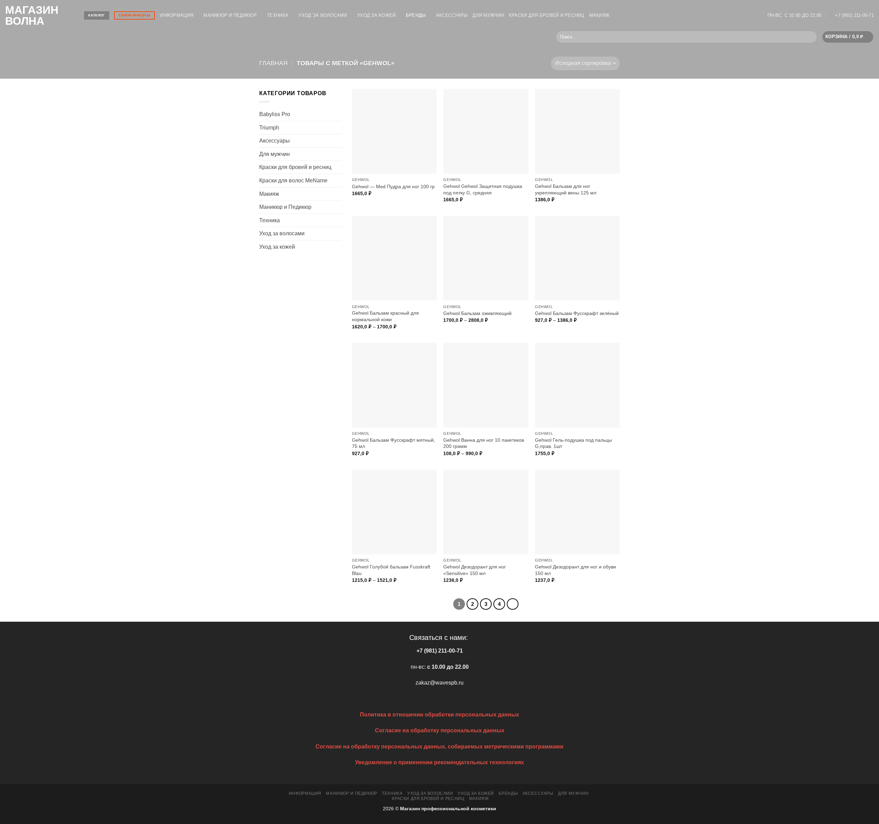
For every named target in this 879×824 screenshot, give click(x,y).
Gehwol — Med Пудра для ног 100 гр (393, 186)
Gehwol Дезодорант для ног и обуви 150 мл (575, 570)
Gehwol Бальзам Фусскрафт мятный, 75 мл (393, 443)
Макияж (599, 15)
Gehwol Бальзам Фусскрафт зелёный (577, 313)
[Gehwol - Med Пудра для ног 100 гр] (394, 131)
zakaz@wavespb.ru (439, 683)
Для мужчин (488, 15)
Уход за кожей (376, 15)
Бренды (416, 15)
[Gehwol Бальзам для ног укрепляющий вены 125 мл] (577, 131)
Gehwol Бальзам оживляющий (477, 313)
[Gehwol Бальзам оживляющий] (485, 258)
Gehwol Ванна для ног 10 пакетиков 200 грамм (483, 443)
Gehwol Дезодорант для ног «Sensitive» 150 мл (474, 570)
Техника (277, 15)
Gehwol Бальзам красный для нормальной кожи (385, 316)
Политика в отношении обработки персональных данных (439, 715)
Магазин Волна (31, 15)
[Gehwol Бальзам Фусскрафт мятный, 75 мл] (394, 385)
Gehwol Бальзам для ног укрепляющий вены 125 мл (565, 189)
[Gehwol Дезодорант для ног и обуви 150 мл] (577, 512)
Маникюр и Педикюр (229, 15)
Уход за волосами (322, 15)
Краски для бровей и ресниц (546, 15)
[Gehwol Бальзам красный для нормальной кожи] (394, 258)
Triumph (269, 128)
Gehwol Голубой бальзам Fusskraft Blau (391, 570)
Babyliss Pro (274, 114)
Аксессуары (452, 15)
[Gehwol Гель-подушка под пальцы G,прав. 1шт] (577, 385)
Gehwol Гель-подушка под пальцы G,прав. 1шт (573, 443)
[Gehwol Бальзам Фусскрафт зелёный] (577, 258)
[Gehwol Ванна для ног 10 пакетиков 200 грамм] (485, 385)
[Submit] (809, 37)
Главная (273, 63)
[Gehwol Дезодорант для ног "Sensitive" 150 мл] (485, 512)
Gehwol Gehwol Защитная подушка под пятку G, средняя (482, 189)
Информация (176, 15)
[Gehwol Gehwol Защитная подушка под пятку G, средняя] (485, 131)
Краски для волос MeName (293, 180)
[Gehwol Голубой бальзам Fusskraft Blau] (394, 512)
